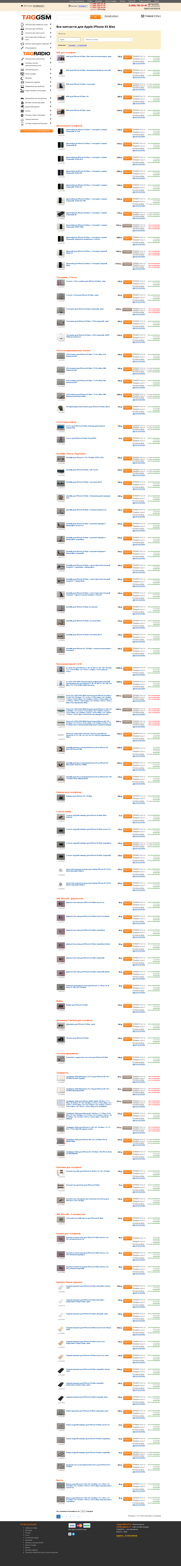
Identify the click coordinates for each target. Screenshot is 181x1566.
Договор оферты (31, 1550)
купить (128, 57)
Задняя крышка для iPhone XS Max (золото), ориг (87, 1355)
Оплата (122, 1)
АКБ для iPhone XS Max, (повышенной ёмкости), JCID (88, 70)
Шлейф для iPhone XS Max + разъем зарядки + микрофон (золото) (86, 524)
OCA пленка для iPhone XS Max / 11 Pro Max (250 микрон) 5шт (86, 381)
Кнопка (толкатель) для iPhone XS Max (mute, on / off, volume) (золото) (87, 1238)
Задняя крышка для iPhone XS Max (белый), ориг (87, 1314)
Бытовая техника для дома (35, 103)
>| (78, 1517)
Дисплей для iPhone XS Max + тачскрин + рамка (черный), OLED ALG (86, 158)
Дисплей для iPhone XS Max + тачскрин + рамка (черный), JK (86, 144)
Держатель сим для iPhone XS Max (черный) (85, 958)
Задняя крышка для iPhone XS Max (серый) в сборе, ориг (88, 1370)
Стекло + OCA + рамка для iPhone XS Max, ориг (86, 281)
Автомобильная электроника (36, 98)
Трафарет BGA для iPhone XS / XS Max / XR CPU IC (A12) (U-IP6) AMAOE (88, 1153)
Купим (156, 1)
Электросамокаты (31, 119)
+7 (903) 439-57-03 (97, 5)
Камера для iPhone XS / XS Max (79, 796)
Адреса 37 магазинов (126, 1535)
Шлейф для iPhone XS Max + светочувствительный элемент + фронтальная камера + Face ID (88, 594)
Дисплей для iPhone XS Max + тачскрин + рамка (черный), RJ (86, 214)
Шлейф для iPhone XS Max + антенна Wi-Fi (84, 482)
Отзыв (89, 1)
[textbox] (73, 17)
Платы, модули (30, 74)
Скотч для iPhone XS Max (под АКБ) (81, 438)
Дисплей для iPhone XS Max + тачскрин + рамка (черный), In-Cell (86, 130)
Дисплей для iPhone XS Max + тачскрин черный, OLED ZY (86, 252)
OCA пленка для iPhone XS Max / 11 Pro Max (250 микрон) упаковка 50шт (86, 395)
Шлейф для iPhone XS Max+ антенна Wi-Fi (84, 634)
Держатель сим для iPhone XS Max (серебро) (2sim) (88, 944)
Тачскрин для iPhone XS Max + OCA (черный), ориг (87, 321)
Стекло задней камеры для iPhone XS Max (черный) (88, 855)
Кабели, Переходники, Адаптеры (37, 44)
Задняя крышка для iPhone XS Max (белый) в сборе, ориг (88, 1287)
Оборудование (30, 48)
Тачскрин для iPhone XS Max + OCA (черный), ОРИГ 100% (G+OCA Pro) (87, 336)
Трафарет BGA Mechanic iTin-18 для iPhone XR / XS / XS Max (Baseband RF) (88, 1090)
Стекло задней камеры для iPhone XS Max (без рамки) (86, 816)
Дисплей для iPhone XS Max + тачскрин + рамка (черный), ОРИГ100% (86, 226)
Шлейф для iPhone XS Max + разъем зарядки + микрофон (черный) (86, 552)
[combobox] (69, 39)
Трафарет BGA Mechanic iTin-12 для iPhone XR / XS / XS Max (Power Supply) (88, 1077)
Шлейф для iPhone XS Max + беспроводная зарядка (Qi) (88, 497)
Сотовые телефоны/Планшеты (36, 123)
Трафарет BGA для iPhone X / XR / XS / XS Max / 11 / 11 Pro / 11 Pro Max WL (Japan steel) (88, 1128)
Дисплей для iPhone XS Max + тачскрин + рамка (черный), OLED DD (86, 172)
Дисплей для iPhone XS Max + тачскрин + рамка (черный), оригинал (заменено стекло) (86, 238)
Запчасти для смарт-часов (34, 33)
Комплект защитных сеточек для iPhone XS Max (87, 1057)
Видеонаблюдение (32, 107)
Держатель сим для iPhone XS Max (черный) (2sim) (87, 972)
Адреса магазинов (152, 8)
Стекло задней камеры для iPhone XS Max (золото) (88, 829)
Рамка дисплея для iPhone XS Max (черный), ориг (87, 1411)
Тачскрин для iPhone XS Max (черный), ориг (85, 309)
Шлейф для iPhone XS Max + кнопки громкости (86, 510)
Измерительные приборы (34, 86)
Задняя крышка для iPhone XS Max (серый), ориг (87, 1397)
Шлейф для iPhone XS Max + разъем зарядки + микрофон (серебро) (86, 538)
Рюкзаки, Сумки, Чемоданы (35, 115)
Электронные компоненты (35, 59)
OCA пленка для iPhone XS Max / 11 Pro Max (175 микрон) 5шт (86, 355)
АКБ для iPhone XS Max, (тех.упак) (80, 84)
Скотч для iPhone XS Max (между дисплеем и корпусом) (85, 427)
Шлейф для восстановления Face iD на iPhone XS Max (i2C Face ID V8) (87, 748)
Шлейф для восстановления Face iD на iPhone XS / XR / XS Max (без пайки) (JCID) (89, 778)
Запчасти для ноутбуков (34, 29)
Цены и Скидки (110, 1)
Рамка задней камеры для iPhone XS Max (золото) (87, 1425)
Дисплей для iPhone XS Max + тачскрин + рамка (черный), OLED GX (86, 186)
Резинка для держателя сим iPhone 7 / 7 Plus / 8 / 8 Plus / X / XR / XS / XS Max (87, 986)
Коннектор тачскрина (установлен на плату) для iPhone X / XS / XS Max (87, 1200)
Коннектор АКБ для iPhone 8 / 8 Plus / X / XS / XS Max (88, 1171)
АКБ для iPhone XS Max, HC (77, 96)
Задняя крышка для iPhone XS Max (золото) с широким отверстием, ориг (85, 1342)
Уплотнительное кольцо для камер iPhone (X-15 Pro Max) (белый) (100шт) (88, 870)
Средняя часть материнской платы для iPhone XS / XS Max (88, 1466)
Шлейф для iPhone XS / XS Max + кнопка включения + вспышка (88, 649)
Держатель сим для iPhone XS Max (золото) (85, 902)
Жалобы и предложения (34, 1543)
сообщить (127, 226)
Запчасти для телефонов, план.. (36, 25)
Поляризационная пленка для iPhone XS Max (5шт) (88, 406)
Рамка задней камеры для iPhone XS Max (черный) (88, 1452)
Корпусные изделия (32, 82)
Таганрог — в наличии (77, 45)
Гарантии (132, 1)
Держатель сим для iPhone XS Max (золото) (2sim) (87, 916)
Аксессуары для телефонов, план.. (35, 38)
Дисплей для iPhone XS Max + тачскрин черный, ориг (86, 264)
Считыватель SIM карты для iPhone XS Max (84, 1218)
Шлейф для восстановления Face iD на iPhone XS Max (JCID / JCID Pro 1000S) (87, 764)
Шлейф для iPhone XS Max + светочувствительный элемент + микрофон (88, 580)
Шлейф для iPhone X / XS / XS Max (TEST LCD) (84, 457)
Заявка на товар (145, 1)
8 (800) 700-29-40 (138, 5)
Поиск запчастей (35, 131)
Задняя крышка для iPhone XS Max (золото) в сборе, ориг (88, 1328)
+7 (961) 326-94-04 (97, 7)
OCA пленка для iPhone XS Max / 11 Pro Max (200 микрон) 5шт (86, 369)
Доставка (98, 1)
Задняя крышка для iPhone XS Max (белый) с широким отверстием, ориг (85, 1301)
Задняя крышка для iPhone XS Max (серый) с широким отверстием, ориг (85, 1384)
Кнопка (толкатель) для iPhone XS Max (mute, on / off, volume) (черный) (87, 1268)
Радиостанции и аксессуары (35, 90)
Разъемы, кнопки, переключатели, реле (33, 64)
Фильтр (61, 33)
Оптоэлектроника (31, 70)
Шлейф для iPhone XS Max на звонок (82, 607)
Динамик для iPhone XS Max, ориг (80, 1024)
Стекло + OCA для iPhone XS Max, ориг (82, 295)
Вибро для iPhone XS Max (77, 1005)
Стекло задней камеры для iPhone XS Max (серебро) (88, 843)
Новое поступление (77, 1)
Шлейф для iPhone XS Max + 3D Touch (82, 470)
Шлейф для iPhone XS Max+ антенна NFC (83, 621)
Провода (28, 78)
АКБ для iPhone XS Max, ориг (78, 110)
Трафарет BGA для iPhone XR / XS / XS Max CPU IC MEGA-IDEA (86, 1140)
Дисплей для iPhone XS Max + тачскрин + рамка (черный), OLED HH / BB (86, 200)
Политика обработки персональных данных (41, 1552)
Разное (28, 111)
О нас (27, 1535)
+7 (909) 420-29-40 (97, 3)
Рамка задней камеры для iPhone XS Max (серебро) (88, 1438)
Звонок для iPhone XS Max (77, 1038)
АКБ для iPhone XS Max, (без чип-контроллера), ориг (89, 56)
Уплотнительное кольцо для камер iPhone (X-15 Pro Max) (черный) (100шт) (88, 884)
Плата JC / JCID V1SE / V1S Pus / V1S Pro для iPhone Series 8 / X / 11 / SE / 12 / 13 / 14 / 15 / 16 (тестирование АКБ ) (88, 735)
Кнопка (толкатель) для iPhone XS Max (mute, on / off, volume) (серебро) (87, 1254)
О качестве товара (32, 1538)
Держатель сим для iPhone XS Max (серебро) (85, 930)
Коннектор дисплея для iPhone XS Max (83, 1185)
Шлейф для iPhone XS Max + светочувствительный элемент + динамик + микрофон (88, 566)
